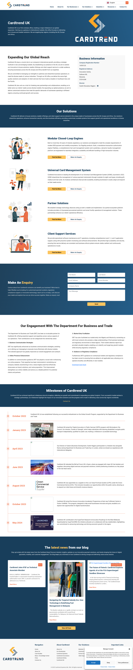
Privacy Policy (104, 666)
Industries (99, 7)
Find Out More (56, 157)
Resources (111, 7)
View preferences (123, 662)
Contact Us (123, 7)
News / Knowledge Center (42, 655)
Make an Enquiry (76, 157)
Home (52, 7)
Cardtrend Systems (62, 653)
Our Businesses (72, 7)
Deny (108, 662)
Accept (93, 662)
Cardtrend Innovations (63, 655)
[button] (129, 649)
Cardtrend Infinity (61, 658)
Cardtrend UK (60, 660)
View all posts (66, 628)
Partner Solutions (83, 653)
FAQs (36, 658)
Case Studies (38, 653)
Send (96, 304)
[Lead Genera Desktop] (18, 5)
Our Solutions (86, 7)
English (112, 2)
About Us (60, 7)
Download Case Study (79, 365)
